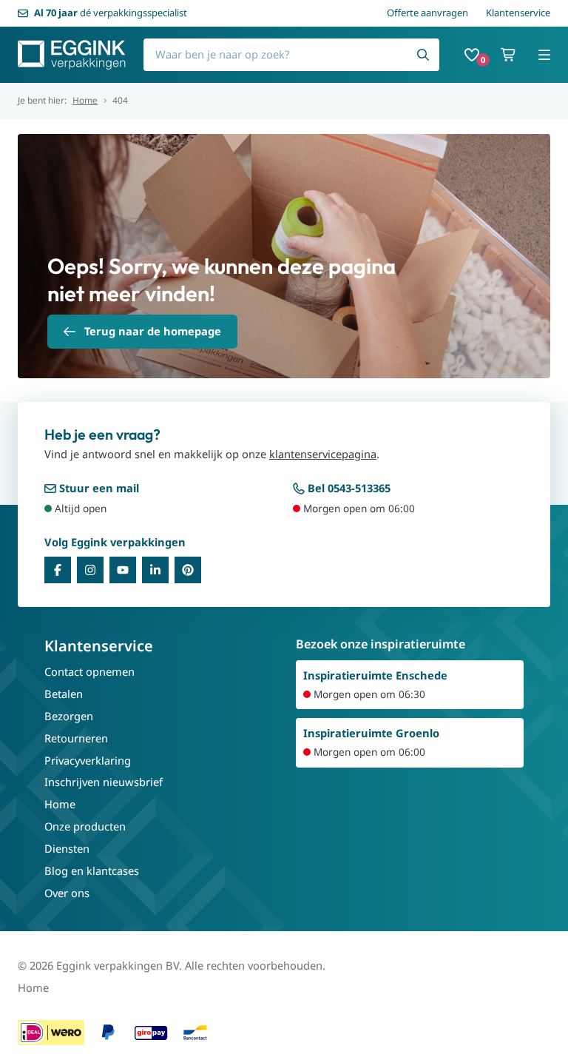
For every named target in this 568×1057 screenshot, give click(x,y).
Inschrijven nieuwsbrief (103, 781)
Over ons (66, 892)
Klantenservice (518, 12)
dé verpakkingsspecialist (110, 12)
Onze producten (85, 826)
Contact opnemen (89, 671)
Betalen (63, 693)
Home (85, 101)
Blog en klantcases (91, 870)
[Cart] (509, 55)
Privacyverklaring (87, 760)
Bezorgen (68, 715)
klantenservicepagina (322, 453)
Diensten (66, 848)
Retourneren (76, 738)
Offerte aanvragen (427, 12)
